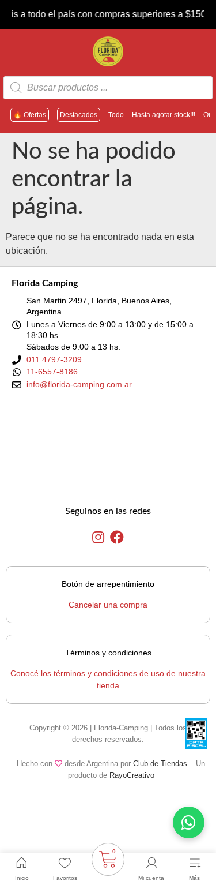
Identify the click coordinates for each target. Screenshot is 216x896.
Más (194, 878)
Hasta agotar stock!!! (163, 115)
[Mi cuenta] (151, 863)
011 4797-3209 (54, 359)
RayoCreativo (131, 775)
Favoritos (65, 878)
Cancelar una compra (108, 604)
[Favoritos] (65, 863)
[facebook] (117, 537)
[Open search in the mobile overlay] (108, 87)
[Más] (195, 863)
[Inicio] (22, 863)
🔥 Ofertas (29, 115)
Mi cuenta (151, 878)
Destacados (78, 115)
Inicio (22, 878)
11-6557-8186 (52, 371)
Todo (116, 115)
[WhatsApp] (188, 822)
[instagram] (98, 537)
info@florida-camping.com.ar (79, 384)
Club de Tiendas (160, 763)
